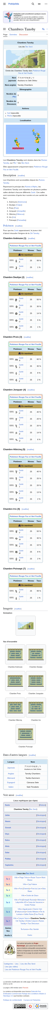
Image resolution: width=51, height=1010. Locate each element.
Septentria (9, 865)
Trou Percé (38, 914)
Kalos (7, 840)
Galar (7, 852)
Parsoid (25, 988)
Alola (7, 846)
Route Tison (35, 878)
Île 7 (16, 163)
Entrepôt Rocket (29, 900)
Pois (16, 208)
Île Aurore (24, 929)
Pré (20, 900)
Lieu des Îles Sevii (27, 964)
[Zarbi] (16, 260)
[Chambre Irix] (36, 707)
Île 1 (8, 879)
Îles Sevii (29, 47)
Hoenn (7, 821)
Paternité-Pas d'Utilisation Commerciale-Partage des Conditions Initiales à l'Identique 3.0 (24, 994)
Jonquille (21, 211)
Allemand (11, 778)
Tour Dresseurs (33, 924)
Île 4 (8, 896)
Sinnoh (8, 828)
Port (20, 889)
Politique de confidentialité (12, 1000)
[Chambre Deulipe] (36, 654)
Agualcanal (27, 909)
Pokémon (8, 225)
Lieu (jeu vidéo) (11, 967)
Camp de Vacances (35, 902)
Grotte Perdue (30, 905)
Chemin (26, 889)
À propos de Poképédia (32, 1000)
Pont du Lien (36, 889)
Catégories (8, 964)
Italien (10, 787)
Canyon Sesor (23, 918)
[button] (4, 4)
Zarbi (33, 192)
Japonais (11, 768)
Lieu (16, 964)
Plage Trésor (24, 878)
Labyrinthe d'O (21, 902)
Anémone (22, 202)
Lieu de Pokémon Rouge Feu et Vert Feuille (23, 969)
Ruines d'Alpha (31, 187)
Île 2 (8, 884)
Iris (14, 217)
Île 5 (8, 902)
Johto (7, 815)
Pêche (9, 116)
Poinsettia (21, 220)
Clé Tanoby (34, 233)
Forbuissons (20, 912)
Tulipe (18, 205)
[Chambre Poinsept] (25, 734)
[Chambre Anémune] (15, 654)
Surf (8, 113)
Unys (7, 834)
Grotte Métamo (33, 912)
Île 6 (8, 912)
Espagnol (11, 782)
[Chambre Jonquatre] (36, 681)
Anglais (11, 774)
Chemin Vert (37, 909)
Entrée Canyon (31, 921)
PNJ (14, 97)
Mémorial (40, 900)
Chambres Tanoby (21, 809)
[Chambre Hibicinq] (15, 707)
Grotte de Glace (32, 895)
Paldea (8, 859)
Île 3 (8, 890)
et (25, 246)
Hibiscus (20, 214)
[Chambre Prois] (15, 681)
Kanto (7, 805)
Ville (16, 878)
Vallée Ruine (28, 914)
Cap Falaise (32, 884)
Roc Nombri (34, 929)
